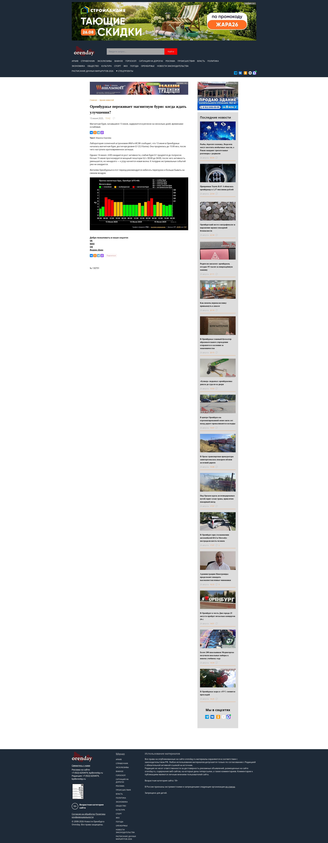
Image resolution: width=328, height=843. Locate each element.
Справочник (88, 61)
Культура (106, 66)
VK (91, 240)
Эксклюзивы (104, 61)
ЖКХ (126, 66)
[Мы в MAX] (254, 73)
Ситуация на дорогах (151, 61)
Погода (134, 66)
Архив (75, 61)
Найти (171, 51)
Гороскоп (130, 61)
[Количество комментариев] (219, 158)
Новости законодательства (172, 66)
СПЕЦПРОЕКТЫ (125, 71)
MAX (92, 243)
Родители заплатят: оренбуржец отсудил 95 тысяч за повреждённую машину (216, 266)
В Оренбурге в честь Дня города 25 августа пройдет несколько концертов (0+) (217, 616)
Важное (118, 61)
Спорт (117, 66)
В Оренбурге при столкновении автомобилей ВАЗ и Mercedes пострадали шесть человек (214, 537)
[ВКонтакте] (91, 132)
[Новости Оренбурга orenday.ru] (84, 51)
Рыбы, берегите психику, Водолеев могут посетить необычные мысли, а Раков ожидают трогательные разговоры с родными (217, 149)
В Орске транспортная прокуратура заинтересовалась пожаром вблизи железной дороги (216, 459)
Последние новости (215, 117)
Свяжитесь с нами (81, 765)
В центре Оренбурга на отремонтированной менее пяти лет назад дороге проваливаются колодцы (217, 420)
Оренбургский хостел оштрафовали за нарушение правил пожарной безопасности (217, 227)
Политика (213, 61)
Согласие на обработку (83, 814)
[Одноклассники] (94, 132)
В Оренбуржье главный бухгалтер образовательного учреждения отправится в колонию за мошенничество (215, 343)
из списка (230, 786)
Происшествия (186, 61)
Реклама (170, 61)
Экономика (78, 66)
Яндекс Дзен (96, 250)
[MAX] (102, 132)
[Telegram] (98, 132)
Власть (201, 61)
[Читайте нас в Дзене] (250, 73)
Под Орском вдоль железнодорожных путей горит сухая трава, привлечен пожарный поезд (217, 498)
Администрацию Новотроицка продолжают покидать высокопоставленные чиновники (215, 577)
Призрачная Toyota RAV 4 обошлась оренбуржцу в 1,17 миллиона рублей (216, 188)
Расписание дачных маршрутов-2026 (92, 71)
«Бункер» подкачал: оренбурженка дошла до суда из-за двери (216, 383)
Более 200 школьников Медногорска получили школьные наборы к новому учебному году (217, 655)
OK (91, 246)
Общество (93, 66)
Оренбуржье (148, 66)
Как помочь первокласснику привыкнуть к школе (213, 304)
